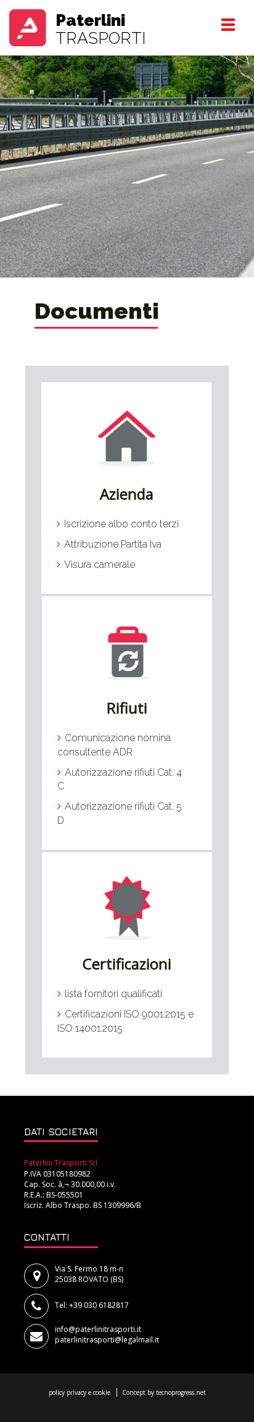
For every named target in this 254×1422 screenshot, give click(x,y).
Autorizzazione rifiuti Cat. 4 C (119, 779)
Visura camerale (99, 564)
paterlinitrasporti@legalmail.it (107, 1339)
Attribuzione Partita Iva (113, 544)
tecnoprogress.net (181, 1392)
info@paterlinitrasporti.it (98, 1329)
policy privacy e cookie (79, 1392)
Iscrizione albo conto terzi (121, 524)
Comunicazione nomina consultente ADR (114, 745)
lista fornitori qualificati (113, 994)
